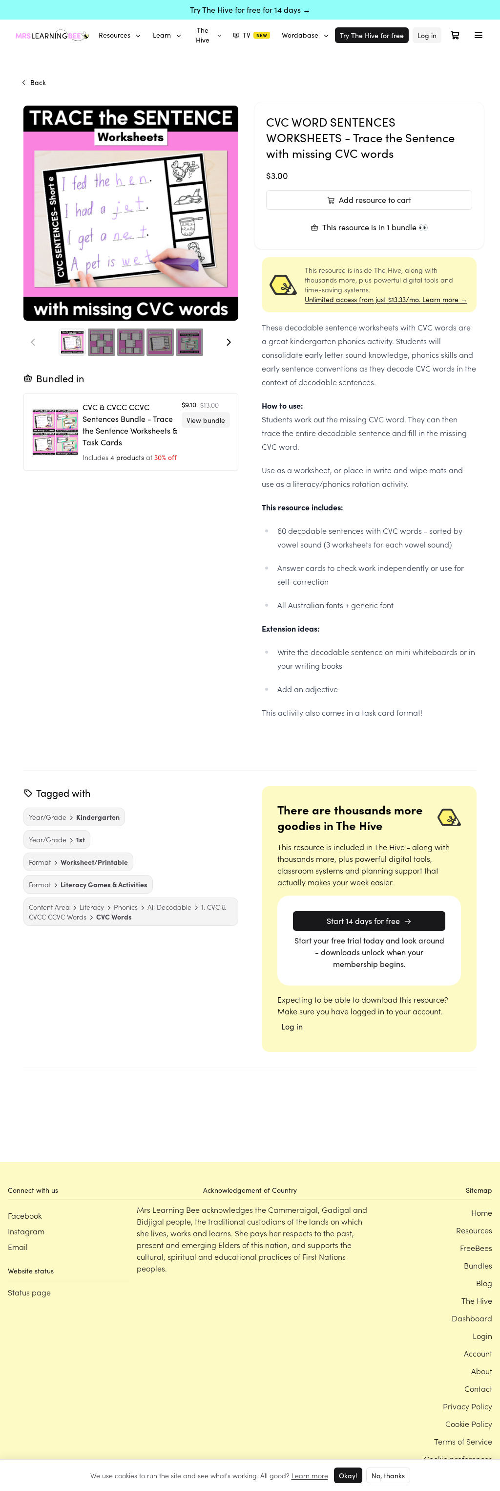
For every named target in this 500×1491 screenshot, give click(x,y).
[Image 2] (101, 342)
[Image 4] (160, 342)
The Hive (202, 34)
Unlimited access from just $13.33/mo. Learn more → (386, 299)
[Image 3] (131, 342)
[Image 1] (72, 342)
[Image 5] (189, 342)
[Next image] (228, 342)
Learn (162, 35)
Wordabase (300, 35)
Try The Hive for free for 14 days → (250, 9)
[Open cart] (455, 35)
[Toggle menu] (478, 35)
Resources (114, 35)
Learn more (310, 1475)
